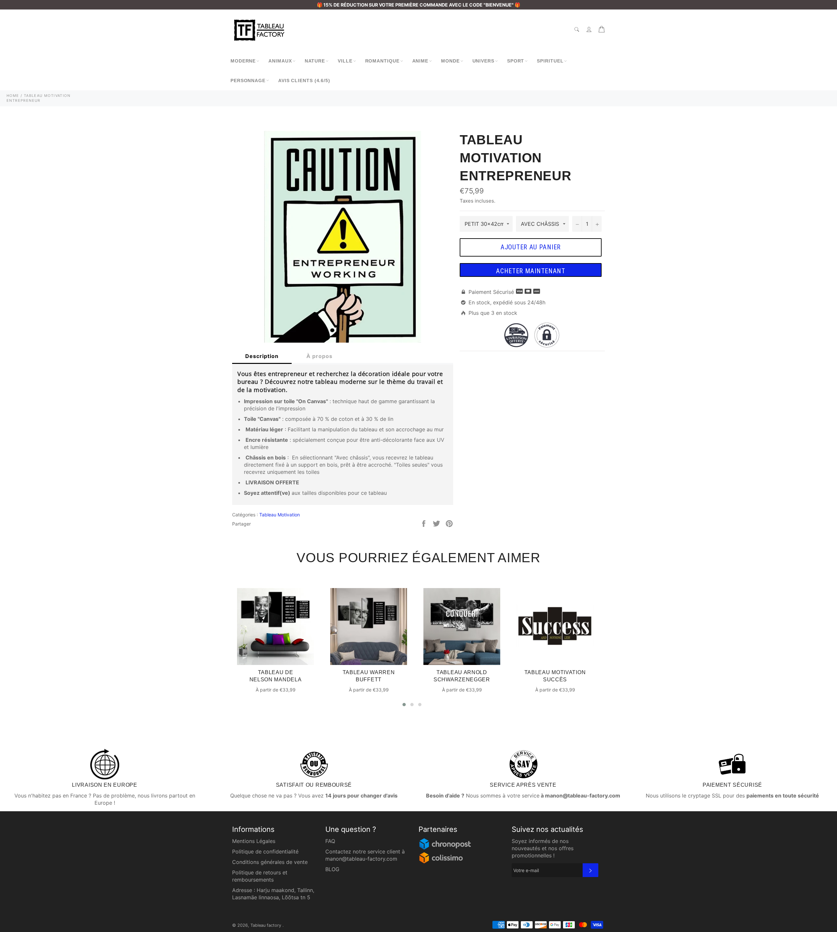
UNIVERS (483, 60)
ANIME (420, 60)
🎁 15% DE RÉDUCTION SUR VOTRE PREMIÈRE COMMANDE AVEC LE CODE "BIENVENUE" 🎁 (418, 5)
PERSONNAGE (248, 80)
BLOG (332, 869)
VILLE (345, 60)
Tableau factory (266, 925)
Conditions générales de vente (270, 862)
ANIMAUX (280, 60)
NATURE (315, 60)
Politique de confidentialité (265, 851)
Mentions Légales (253, 841)
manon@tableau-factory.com (361, 858)
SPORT (515, 60)
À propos (319, 356)
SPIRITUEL (550, 60)
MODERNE (243, 60)
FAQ (330, 841)
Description (262, 356)
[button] (404, 704)
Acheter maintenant (530, 271)
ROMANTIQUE (382, 60)
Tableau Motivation (279, 514)
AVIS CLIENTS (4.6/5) (304, 80)
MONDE (450, 60)
